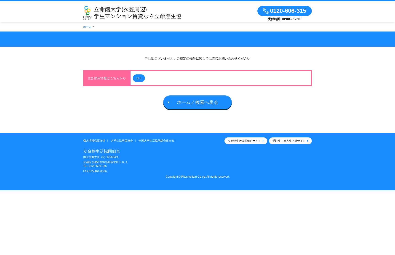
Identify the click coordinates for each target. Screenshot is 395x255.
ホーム (87, 27)
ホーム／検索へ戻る (197, 102)
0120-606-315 (98, 166)
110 (138, 78)
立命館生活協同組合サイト (244, 140)
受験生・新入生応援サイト (288, 140)
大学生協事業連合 (122, 140)
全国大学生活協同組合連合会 (156, 140)
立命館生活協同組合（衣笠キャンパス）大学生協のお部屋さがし (145, 13)
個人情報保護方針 (94, 140)
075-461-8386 (98, 171)
